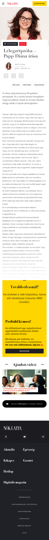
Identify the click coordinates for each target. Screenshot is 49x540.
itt (42, 344)
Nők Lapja (12, 3)
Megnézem (24, 351)
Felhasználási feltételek (24, 504)
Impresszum (24, 497)
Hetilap (22, 44)
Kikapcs (9, 460)
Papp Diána (20, 64)
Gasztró (28, 460)
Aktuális (9, 449)
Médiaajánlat (24, 526)
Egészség (29, 449)
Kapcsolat (24, 518)
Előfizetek (39, 3)
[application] (24, 381)
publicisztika (39, 85)
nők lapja (16, 85)
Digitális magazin (15, 482)
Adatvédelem (24, 511)
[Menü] (3, 3)
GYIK (24, 533)
